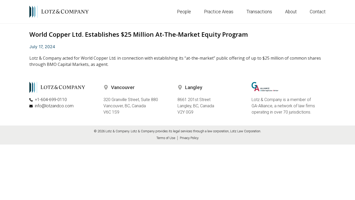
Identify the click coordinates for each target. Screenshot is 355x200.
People (184, 11)
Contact (318, 11)
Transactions (259, 11)
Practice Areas (218, 11)
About (291, 11)
